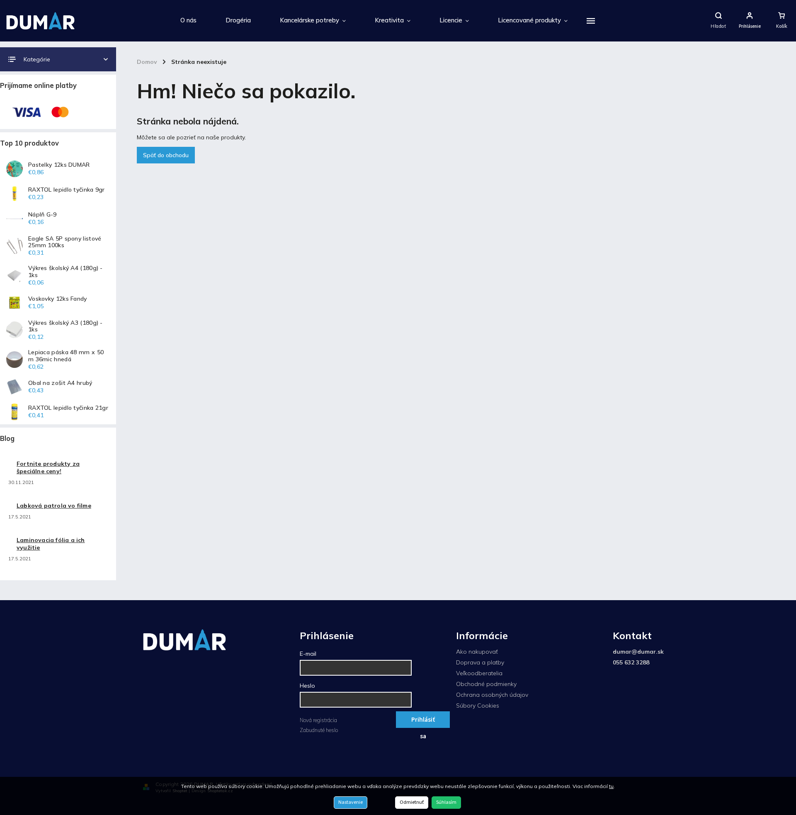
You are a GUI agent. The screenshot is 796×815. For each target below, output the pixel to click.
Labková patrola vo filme (54, 505)
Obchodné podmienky (486, 684)
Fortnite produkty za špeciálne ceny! (48, 467)
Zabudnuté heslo (319, 730)
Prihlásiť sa (423, 721)
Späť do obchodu (166, 155)
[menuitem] (188, 20)
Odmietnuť (412, 802)
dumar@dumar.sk (638, 651)
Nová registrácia (318, 720)
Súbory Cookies (477, 705)
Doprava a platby (480, 662)
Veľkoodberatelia (479, 673)
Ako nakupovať (477, 651)
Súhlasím (446, 802)
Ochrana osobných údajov (492, 694)
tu (611, 786)
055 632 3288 (631, 662)
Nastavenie (350, 802)
